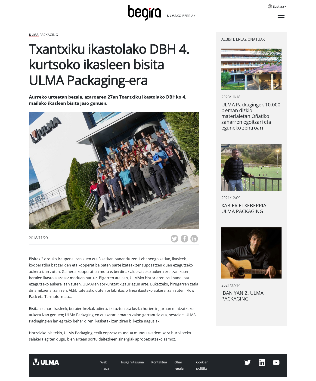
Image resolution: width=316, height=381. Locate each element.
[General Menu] (281, 18)
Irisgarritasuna (132, 362)
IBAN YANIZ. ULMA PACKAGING (242, 295)
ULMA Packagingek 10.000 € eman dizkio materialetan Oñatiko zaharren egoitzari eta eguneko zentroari (250, 116)
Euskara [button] (278, 6)
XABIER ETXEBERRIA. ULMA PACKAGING (244, 208)
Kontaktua (159, 362)
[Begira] (146, 12)
